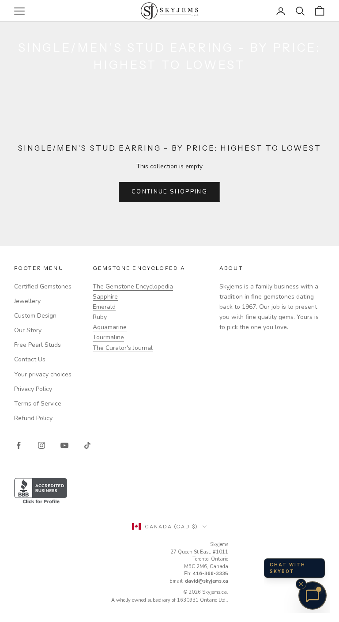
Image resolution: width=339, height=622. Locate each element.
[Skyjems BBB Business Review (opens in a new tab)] (169, 491)
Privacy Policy (33, 389)
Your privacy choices (43, 374)
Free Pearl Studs (37, 345)
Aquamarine (110, 327)
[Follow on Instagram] (41, 445)
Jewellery (27, 301)
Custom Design (35, 315)
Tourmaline (108, 337)
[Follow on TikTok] (87, 445)
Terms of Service (37, 403)
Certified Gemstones (43, 286)
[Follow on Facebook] (18, 445)
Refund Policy (33, 418)
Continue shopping (169, 192)
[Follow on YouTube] (64, 445)
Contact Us (29, 359)
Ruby (100, 317)
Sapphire (105, 296)
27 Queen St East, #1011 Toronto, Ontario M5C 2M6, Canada (199, 559)
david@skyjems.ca (206, 581)
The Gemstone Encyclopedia (133, 286)
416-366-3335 (210, 573)
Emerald (104, 307)
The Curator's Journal (123, 348)
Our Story (27, 330)
